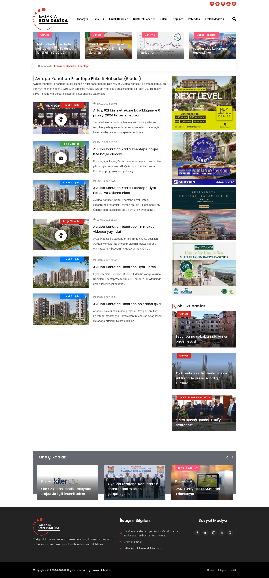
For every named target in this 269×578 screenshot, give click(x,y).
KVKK (232, 570)
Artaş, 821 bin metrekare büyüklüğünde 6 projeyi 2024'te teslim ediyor (126, 113)
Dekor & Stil (204, 35)
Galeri (163, 19)
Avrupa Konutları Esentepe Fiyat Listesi (124, 267)
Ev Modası (194, 19)
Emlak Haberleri (118, 19)
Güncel (44, 35)
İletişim (222, 570)
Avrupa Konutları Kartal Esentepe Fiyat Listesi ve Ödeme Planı (124, 190)
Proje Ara (177, 19)
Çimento (97, 35)
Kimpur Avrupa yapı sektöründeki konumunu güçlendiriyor (158, 48)
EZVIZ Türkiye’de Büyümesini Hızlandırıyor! (130, 491)
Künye (211, 570)
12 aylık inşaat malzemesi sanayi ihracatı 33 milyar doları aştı (55, 48)
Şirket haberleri (154, 35)
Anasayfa (82, 19)
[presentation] (227, 457)
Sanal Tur (98, 19)
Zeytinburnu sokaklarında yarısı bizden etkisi (201, 339)
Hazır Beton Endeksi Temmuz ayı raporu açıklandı (103, 48)
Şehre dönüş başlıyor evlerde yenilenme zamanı (212, 51)
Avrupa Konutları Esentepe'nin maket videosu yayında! (123, 229)
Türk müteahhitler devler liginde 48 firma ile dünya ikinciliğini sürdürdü (201, 378)
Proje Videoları (72, 221)
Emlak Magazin (214, 19)
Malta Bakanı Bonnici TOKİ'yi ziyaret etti (198, 422)
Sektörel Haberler (144, 19)
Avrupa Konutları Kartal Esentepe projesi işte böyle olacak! (126, 151)
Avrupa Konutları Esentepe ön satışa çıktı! (127, 304)
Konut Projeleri (72, 105)
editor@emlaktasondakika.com (142, 548)
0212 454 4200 (132, 541)
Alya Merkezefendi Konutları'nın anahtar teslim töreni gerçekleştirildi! (65, 489)
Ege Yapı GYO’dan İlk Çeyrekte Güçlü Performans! (199, 491)
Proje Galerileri (72, 143)
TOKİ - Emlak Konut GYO (194, 397)
